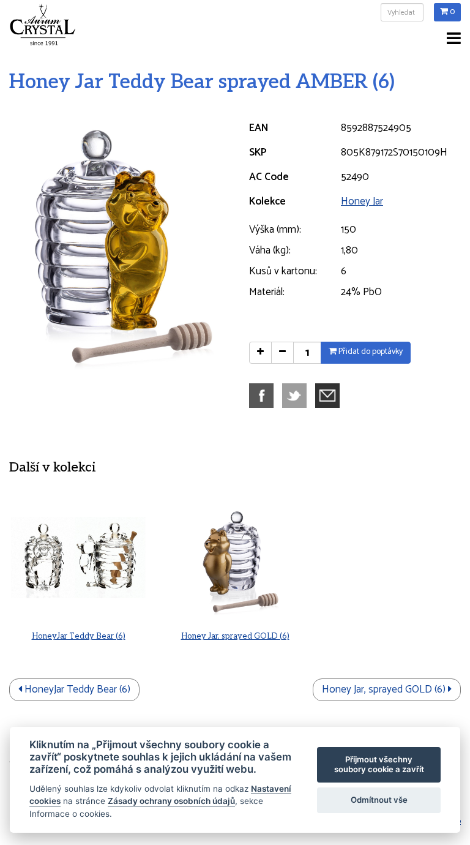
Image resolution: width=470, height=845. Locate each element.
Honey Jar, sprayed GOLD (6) (235, 636)
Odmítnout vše (379, 800)
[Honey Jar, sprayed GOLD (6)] (235, 557)
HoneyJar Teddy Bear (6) (78, 636)
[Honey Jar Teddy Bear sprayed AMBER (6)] (117, 244)
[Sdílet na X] (297, 395)
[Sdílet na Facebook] (264, 395)
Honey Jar (362, 201)
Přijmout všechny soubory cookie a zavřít (379, 764)
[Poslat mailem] (330, 395)
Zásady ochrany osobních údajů (171, 801)
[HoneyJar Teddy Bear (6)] (78, 557)
